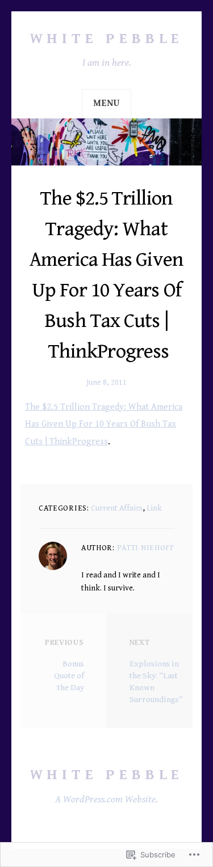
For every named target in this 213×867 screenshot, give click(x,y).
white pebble (107, 38)
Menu (106, 103)
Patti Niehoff (145, 547)
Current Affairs (117, 508)
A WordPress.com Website (105, 799)
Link (154, 508)
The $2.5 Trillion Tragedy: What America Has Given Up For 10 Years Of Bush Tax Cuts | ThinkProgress (103, 424)
